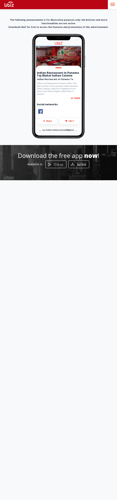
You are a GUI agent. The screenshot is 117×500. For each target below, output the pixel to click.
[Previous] (39, 57)
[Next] (77, 57)
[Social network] (40, 111)
